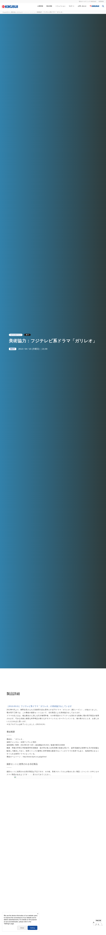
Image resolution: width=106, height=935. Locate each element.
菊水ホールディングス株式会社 (87, 1)
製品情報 (49, 6)
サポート (72, 6)
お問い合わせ (82, 6)
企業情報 (40, 6)
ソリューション (60, 6)
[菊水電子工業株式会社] (10, 6)
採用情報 (101, 1)
